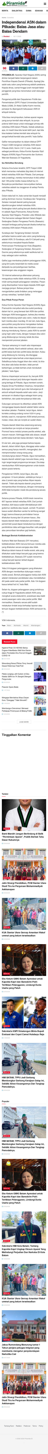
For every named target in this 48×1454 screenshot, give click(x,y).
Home (4, 17)
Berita (5, 10)
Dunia (28, 10)
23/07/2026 (6, 1357)
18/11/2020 (17, 36)
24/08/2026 (6, 939)
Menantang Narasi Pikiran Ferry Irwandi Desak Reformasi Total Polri (17, 664)
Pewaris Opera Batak (10, 687)
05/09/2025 (6, 669)
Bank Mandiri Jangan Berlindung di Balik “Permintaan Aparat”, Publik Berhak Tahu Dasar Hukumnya (23, 836)
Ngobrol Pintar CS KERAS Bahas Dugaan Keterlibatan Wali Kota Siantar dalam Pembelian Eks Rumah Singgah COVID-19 (17, 651)
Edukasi (39, 10)
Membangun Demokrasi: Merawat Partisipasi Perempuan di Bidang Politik (17, 709)
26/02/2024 (6, 682)
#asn (9, 625)
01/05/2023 (6, 703)
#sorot (26, 625)
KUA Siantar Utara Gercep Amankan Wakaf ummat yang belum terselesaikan (23, 934)
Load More (24, 722)
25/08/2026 (6, 843)
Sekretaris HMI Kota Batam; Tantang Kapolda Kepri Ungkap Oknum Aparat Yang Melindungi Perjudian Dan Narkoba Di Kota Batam (24, 1250)
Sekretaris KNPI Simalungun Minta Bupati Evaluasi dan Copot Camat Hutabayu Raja (23, 1032)
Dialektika (17, 10)
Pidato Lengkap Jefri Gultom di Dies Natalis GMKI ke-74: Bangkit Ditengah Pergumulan (16, 676)
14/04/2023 (6, 714)
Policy (41, 1426)
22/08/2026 (6, 991)
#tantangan (35, 625)
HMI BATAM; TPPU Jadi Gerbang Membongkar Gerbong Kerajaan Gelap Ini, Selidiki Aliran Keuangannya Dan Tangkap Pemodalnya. (23, 1082)
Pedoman (27, 1426)
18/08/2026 (6, 1259)
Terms (34, 1426)
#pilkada (17, 625)
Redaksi (7, 36)
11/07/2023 (6, 690)
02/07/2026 (6, 659)
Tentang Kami (9, 1426)
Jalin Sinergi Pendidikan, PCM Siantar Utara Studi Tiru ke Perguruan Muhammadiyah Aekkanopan (24, 886)
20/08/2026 (6, 1090)
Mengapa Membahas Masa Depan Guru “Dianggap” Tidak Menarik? (15, 698)
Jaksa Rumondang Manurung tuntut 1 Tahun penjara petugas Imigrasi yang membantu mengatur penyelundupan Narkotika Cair (21, 1349)
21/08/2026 (6, 1038)
